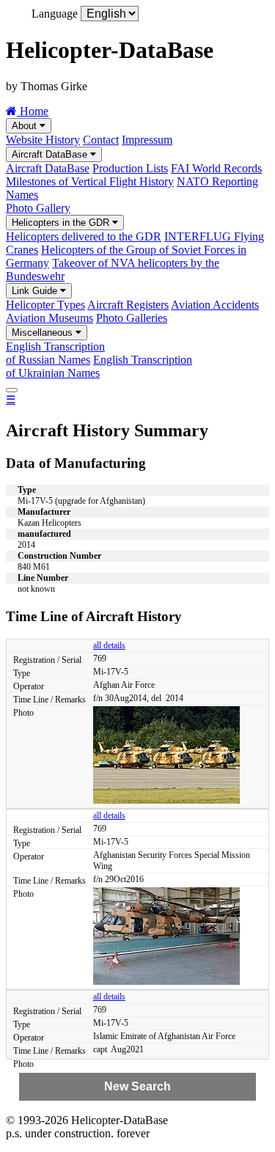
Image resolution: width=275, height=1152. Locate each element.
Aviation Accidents (215, 304)
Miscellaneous (44, 332)
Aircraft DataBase (51, 154)
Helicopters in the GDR (62, 222)
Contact (101, 139)
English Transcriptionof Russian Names (55, 353)
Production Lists (130, 168)
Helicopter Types (45, 304)
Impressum (147, 139)
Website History (43, 139)
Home (32, 111)
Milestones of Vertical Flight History (90, 181)
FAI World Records (216, 168)
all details (109, 645)
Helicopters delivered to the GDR (83, 236)
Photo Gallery (38, 208)
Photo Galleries (131, 318)
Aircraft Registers (128, 304)
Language (55, 13)
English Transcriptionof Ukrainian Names (99, 366)
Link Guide (36, 290)
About (26, 125)
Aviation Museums (49, 318)
